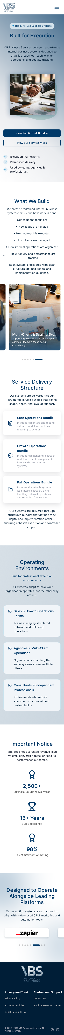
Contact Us (40, 998)
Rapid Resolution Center (48, 1005)
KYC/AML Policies (14, 1005)
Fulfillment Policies (15, 1012)
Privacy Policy (12, 998)
